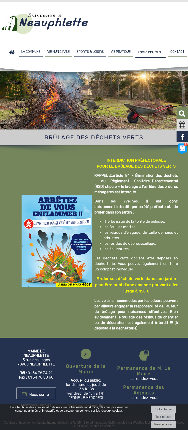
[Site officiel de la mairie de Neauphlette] (182, 141)
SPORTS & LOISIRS (90, 52)
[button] (182, 113)
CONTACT (177, 52)
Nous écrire (39, 394)
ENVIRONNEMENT (150, 52)
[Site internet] (182, 153)
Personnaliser (163, 424)
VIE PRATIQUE (121, 52)
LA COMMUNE (30, 52)
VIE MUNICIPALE (58, 52)
